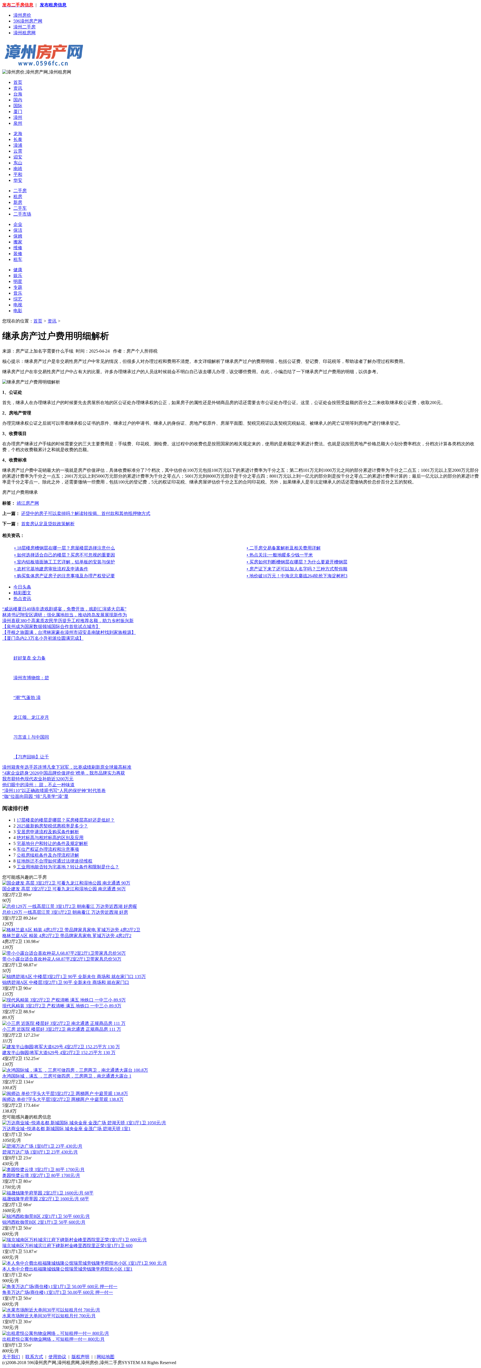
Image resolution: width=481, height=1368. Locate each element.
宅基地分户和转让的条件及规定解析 (52, 843)
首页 (17, 82)
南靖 (17, 168)
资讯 (17, 88)
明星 (17, 281)
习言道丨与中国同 (31, 737)
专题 (17, 287)
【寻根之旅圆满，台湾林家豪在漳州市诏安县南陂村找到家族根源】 (69, 632)
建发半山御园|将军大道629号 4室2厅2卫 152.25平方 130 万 (59, 1052)
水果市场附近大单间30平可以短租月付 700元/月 (49, 1315)
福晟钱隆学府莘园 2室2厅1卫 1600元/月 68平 (45, 1198)
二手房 (20, 190)
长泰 (17, 139)
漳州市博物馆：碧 (31, 677)
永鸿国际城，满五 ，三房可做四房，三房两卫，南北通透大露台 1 (66, 1076)
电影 (17, 310)
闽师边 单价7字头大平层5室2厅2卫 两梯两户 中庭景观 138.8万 (63, 1099)
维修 (17, 247)
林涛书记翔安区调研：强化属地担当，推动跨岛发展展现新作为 (64, 614)
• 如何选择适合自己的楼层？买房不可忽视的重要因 (64, 555)
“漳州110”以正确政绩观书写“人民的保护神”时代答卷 (54, 790)
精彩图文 (22, 592)
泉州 (17, 123)
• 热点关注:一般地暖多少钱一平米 (280, 555)
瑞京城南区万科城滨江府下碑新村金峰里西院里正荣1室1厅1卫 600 (67, 1245)
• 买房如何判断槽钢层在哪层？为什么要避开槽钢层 (297, 562)
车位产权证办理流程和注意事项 (48, 849)
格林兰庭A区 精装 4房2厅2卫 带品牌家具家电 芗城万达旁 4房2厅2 (66, 935)
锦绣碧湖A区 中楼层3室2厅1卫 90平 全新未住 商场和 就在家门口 (65, 982)
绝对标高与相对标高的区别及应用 (50, 837)
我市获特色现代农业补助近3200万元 (37, 778)
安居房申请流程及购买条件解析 (48, 831)
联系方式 (34, 1356)
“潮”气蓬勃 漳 (27, 697)
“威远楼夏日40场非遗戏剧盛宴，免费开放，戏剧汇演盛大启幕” (64, 609)
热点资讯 (22, 598)
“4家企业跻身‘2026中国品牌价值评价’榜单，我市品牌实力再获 (63, 773)
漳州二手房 (24, 27)
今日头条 (22, 587)
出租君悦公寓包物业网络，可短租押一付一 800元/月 (53, 1339)
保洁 (17, 230)
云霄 (17, 151)
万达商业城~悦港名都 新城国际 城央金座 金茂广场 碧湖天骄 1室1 (66, 1128)
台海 (17, 94)
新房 (17, 202)
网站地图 (105, 1356)
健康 (17, 269)
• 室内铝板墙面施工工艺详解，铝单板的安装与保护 (64, 562)
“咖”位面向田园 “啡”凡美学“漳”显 (35, 796)
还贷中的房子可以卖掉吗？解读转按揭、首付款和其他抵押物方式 (85, 513)
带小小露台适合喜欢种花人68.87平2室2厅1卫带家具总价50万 (61, 959)
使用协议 (57, 1356)
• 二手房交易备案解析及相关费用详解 (284, 548)
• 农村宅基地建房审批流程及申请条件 (51, 568)
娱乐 (17, 275)
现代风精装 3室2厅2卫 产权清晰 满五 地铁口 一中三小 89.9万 (61, 1005)
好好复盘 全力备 (29, 658)
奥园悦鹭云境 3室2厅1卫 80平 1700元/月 (41, 1175)
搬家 (17, 242)
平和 (17, 174)
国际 (17, 105)
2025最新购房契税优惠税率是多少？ (52, 826)
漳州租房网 (24, 32)
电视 (17, 304)
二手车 (20, 208)
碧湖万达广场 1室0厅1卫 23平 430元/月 (40, 1152)
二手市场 (22, 214)
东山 (17, 162)
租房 (17, 196)
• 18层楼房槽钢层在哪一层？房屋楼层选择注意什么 (64, 548)
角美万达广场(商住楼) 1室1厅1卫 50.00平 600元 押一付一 (57, 1292)
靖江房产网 (28, 503)
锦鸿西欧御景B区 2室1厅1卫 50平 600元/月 (43, 1222)
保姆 (17, 236)
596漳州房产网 (27, 21)
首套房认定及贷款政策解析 (48, 523)
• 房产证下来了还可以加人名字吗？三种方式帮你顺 (297, 568)
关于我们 (11, 1356)
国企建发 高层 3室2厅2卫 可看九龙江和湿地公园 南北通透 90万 (64, 888)
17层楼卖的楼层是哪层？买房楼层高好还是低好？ (66, 820)
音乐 (17, 293)
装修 (17, 253)
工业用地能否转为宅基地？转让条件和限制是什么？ (68, 866)
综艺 (17, 299)
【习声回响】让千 (31, 756)
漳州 (17, 117)
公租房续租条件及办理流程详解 (48, 855)
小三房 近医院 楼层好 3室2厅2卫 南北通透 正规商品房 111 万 (61, 1029)
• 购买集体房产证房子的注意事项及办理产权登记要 (64, 575)
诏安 (17, 157)
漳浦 (17, 145)
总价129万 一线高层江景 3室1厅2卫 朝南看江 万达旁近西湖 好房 (65, 912)
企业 (17, 224)
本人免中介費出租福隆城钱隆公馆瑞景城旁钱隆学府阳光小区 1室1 (67, 1269)
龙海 (17, 133)
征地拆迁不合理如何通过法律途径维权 (54, 861)
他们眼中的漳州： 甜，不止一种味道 (38, 784)
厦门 (17, 111)
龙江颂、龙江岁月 (31, 717)
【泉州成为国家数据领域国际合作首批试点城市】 (51, 626)
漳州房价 (22, 15)
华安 (17, 180)
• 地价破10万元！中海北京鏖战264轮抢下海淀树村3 (297, 575)
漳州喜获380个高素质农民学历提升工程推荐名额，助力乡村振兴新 (68, 620)
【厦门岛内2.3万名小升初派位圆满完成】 (43, 638)
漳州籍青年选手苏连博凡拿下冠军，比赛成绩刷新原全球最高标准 (66, 767)
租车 (17, 259)
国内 (17, 99)
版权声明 (80, 1356)
